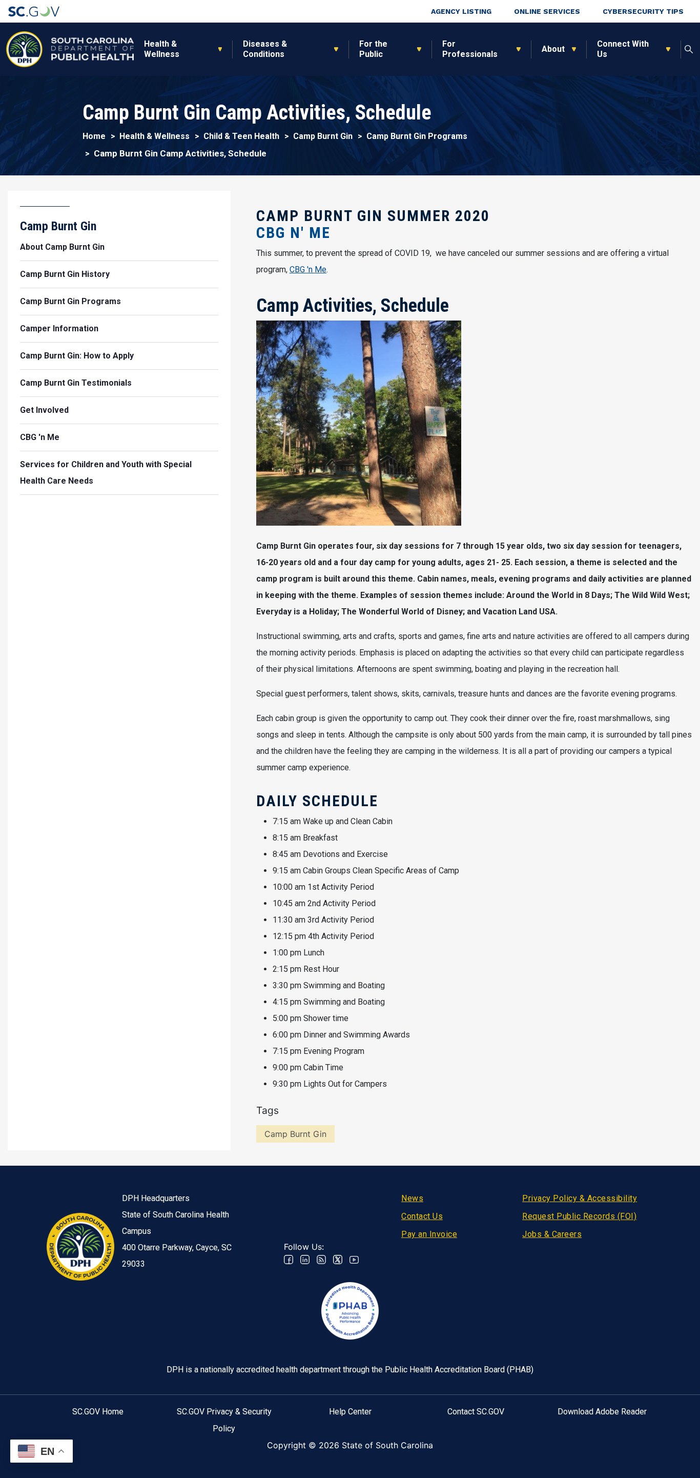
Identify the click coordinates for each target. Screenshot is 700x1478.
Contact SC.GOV (475, 1411)
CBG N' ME (293, 233)
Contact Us (422, 1216)
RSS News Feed (321, 1259)
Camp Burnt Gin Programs (416, 136)
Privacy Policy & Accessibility (579, 1198)
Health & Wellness (161, 49)
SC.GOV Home (97, 1411)
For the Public (373, 49)
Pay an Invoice (429, 1234)
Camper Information (59, 328)
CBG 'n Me (308, 269)
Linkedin (305, 1259)
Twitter (337, 1259)
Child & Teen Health (241, 136)
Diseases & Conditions (265, 49)
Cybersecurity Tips (643, 11)
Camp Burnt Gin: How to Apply (77, 356)
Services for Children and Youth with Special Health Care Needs (106, 473)
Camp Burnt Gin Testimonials (76, 383)
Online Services (547, 11)
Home (94, 136)
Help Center (350, 1411)
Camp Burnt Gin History (65, 274)
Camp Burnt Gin (323, 136)
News (412, 1198)
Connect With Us (623, 49)
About (553, 49)
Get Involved (44, 410)
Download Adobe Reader (602, 1411)
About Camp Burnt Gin (62, 247)
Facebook (288, 1259)
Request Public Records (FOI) (579, 1216)
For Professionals (470, 49)
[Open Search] (689, 49)
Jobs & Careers (552, 1234)
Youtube (354, 1259)
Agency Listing (461, 11)
